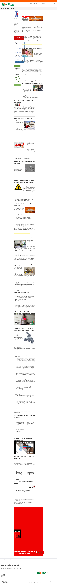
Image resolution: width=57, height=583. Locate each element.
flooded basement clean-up (31, 154)
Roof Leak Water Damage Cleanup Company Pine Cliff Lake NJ (19, 435)
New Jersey (33, 495)
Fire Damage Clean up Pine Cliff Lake (21, 492)
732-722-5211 (19, 38)
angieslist (40, 74)
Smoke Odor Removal (4, 581)
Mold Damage (3, 575)
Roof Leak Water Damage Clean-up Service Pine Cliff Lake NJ (20, 429)
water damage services (21, 131)
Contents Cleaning (3, 576)
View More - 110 (19, 61)
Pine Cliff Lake (16, 343)
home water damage (30, 103)
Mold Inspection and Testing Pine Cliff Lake (22, 491)
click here (20, 503)
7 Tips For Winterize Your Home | (31, 80)
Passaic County (31, 32)
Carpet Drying (3, 577)
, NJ (33, 32)
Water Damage (3, 573)
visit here (28, 325)
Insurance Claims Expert (25, 77)
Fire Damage (3, 574)
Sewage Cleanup (3, 580)
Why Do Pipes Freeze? (32, 77)
